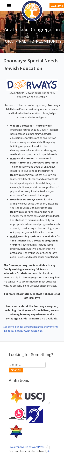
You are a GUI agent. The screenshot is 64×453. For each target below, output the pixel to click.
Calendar (57, 5)
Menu (5, 5)
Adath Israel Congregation (32, 29)
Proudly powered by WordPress (27, 447)
